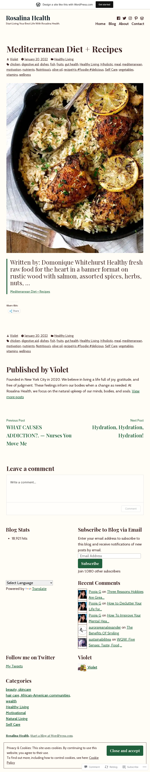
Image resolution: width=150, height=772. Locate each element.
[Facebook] (118, 18)
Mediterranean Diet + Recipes (30, 291)
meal (117, 64)
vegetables (126, 69)
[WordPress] (141, 18)
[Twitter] (124, 18)
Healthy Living (64, 59)
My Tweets (14, 666)
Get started (104, 4)
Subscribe (90, 563)
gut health (71, 64)
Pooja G (95, 591)
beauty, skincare (18, 689)
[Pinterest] (136, 18)
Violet (14, 59)
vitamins (12, 75)
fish (52, 64)
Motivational (16, 713)
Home (100, 23)
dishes (44, 64)
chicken (15, 64)
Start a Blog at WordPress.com (51, 736)
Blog (112, 23)
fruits (60, 64)
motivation (13, 69)
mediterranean (132, 64)
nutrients (28, 69)
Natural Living (17, 718)
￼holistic (106, 64)
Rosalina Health (28, 18)
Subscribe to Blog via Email (110, 529)
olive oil (57, 69)
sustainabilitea (100, 639)
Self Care (111, 69)
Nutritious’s (43, 69)
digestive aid (30, 64)
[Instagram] (130, 18)
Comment (131, 508)
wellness (25, 75)
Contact (138, 23)
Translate (39, 588)
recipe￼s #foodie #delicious (84, 69)
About (124, 23)
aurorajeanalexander (105, 627)
